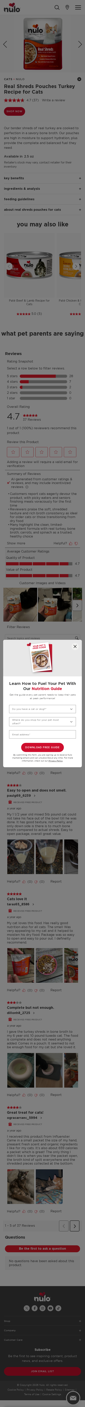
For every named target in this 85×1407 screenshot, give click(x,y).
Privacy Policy (55, 761)
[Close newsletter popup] (75, 646)
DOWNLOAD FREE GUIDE (42, 747)
